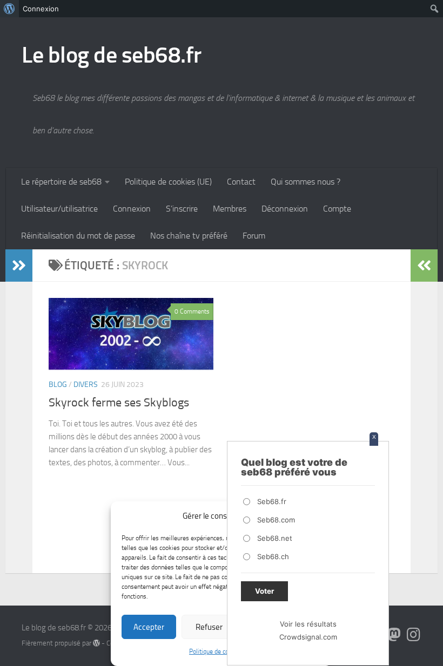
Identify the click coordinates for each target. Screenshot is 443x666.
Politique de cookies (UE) (168, 181)
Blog (58, 384)
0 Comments (192, 311)
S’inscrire (182, 208)
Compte (337, 208)
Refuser (209, 627)
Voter (264, 591)
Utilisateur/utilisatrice (59, 208)
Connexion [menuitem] (41, 8)
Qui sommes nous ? (305, 181)
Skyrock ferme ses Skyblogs (119, 403)
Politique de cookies (216, 651)
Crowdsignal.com (308, 637)
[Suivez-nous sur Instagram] (413, 634)
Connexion (132, 208)
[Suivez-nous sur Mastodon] (394, 634)
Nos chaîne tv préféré (188, 235)
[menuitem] (9, 8)
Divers (85, 384)
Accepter (148, 627)
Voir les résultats (308, 624)
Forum (254, 235)
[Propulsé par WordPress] (96, 643)
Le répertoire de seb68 (61, 181)
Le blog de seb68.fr (112, 55)
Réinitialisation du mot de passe (78, 235)
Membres (229, 208)
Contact (241, 181)
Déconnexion (284, 208)
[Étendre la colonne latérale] (18, 265)
